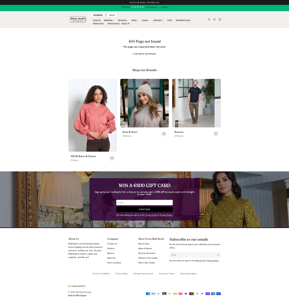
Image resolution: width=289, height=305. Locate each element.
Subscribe (144, 209)
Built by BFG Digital (77, 295)
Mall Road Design (83, 292)
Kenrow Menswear (147, 253)
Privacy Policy (122, 273)
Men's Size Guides (146, 262)
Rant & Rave (143, 243)
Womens (98, 15)
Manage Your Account (143, 273)
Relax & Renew (145, 248)
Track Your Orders (166, 273)
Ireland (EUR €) (78, 286)
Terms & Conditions (101, 273)
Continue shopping (144, 54)
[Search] (209, 19)
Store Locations (114, 262)
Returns (110, 253)
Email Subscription (188, 273)
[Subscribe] (218, 254)
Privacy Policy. (166, 215)
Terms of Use (151, 215)
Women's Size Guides (148, 258)
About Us (111, 258)
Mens (112, 15)
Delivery (111, 248)
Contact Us (112, 243)
